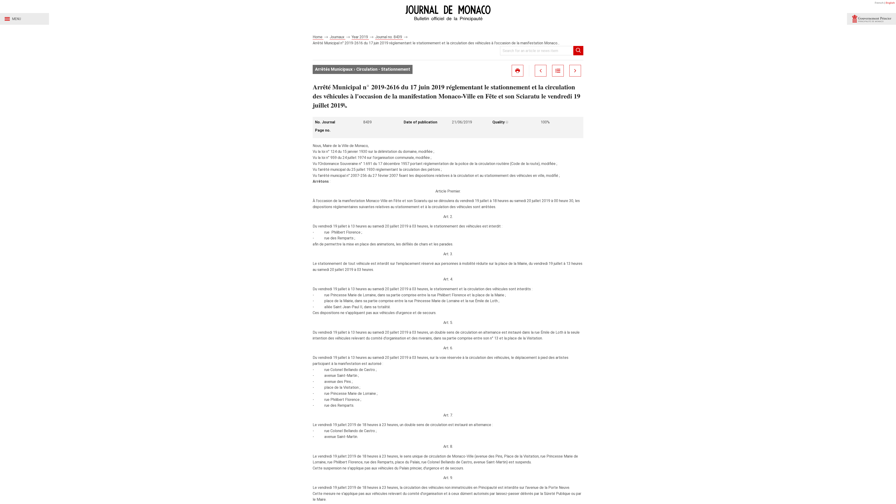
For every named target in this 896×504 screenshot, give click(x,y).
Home (318, 37)
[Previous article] (540, 71)
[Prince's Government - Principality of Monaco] (871, 19)
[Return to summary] (558, 71)
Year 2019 (360, 37)
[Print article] (517, 71)
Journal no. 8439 (389, 37)
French (879, 2)
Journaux (337, 37)
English (890, 2)
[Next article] (575, 71)
